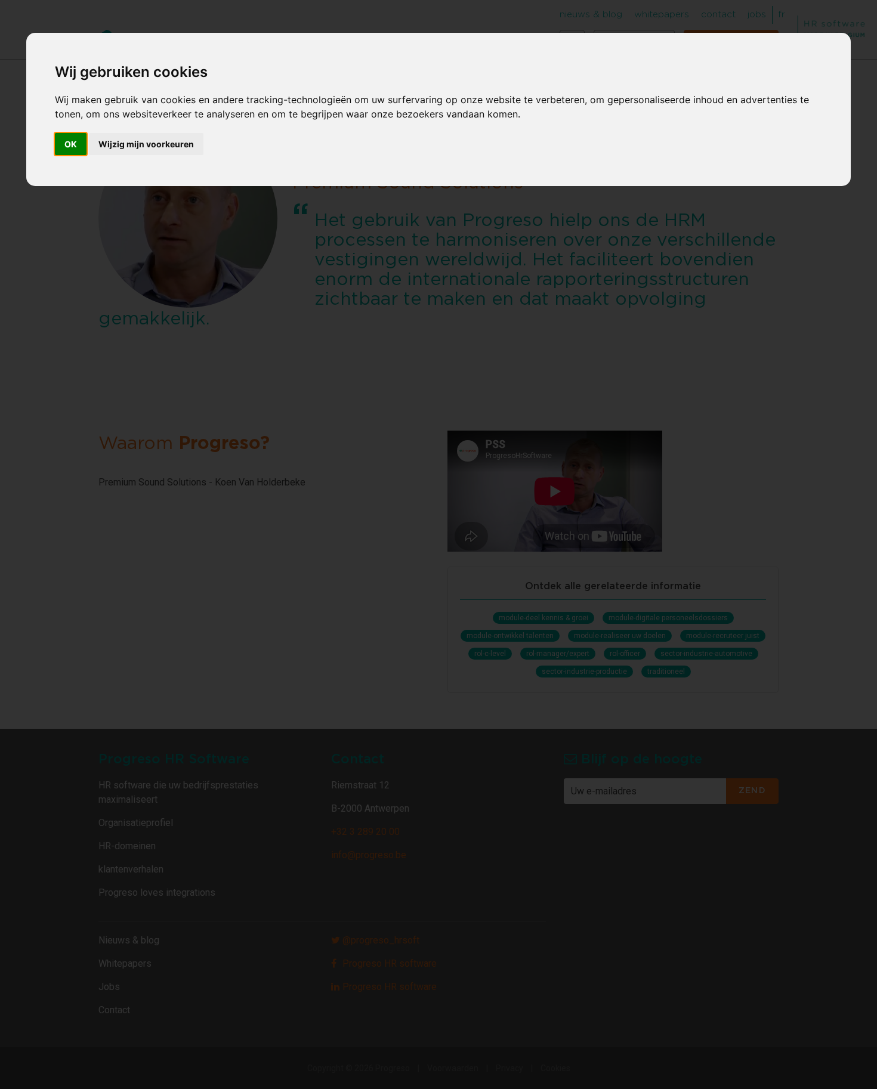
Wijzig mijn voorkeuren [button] (146, 144)
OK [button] (70, 144)
